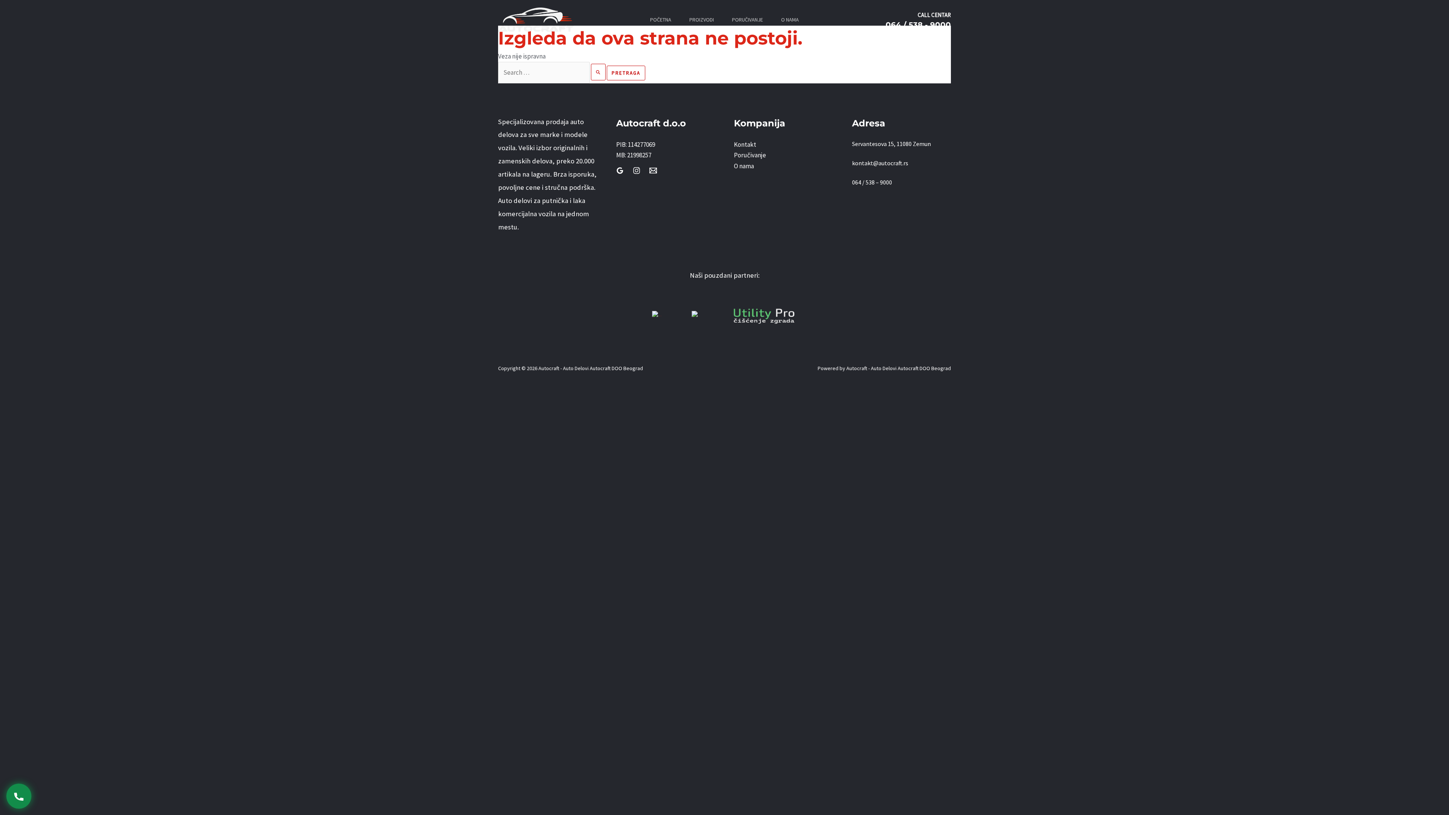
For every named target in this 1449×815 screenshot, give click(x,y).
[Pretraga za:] (552, 72)
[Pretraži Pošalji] (598, 72)
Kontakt (745, 144)
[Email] (653, 170)
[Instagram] (636, 170)
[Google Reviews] (620, 170)
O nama (744, 166)
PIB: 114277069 (635, 144)
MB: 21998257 (633, 155)
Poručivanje (750, 155)
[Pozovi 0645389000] (18, 795)
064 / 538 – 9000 (872, 182)
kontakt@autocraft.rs (880, 163)
